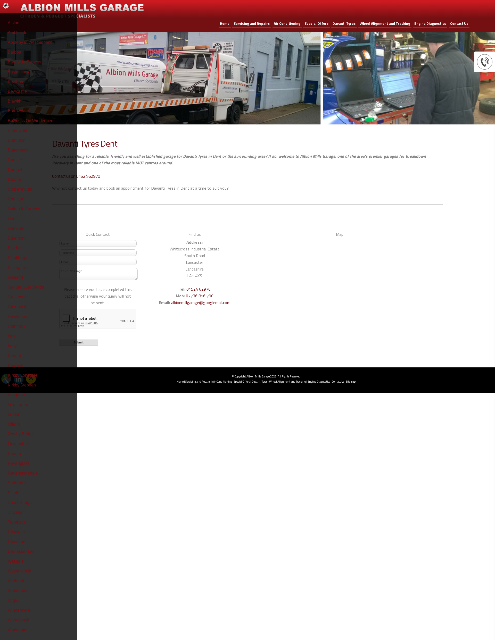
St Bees (15, 512)
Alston (13, 23)
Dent (12, 218)
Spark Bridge (20, 502)
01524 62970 (198, 289)
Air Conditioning (287, 23)
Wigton (14, 600)
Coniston (16, 199)
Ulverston (16, 542)
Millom (14, 424)
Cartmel (15, 169)
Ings (11, 336)
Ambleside (17, 32)
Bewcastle (17, 91)
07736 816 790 (199, 296)
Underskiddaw (21, 551)
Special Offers (316, 23)
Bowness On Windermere (31, 121)
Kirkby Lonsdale (22, 375)
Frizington (17, 267)
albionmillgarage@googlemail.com (200, 302)
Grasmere (17, 297)
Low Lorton (18, 404)
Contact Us (459, 23)
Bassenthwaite (21, 72)
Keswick (15, 365)
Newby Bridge (21, 434)
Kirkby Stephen (22, 385)
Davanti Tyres (344, 23)
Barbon (14, 52)
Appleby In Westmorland (30, 42)
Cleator (14, 179)
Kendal (14, 355)
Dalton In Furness (24, 209)
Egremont (17, 238)
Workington (18, 630)
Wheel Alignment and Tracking (385, 23)
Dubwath (16, 228)
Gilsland (15, 277)
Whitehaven (19, 590)
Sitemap (351, 382)
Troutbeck (17, 522)
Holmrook (17, 326)
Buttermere (18, 150)
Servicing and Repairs (252, 23)
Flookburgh (18, 258)
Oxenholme (18, 444)
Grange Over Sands (26, 287)
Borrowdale (18, 111)
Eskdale (15, 248)
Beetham (16, 81)
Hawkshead (19, 316)
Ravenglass (19, 463)
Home (224, 23)
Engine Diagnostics (430, 23)
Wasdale (16, 561)
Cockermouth (20, 189)
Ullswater (16, 532)
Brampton (17, 140)
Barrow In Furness (24, 62)
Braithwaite (18, 130)
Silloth (13, 493)
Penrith (14, 453)
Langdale (16, 395)
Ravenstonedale (23, 473)
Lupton (14, 414)
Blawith (14, 101)
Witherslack (18, 620)
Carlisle (15, 160)
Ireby (12, 346)
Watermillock (19, 571)
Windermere (19, 610)
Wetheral (16, 581)
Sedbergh (17, 483)
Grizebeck (17, 307)
